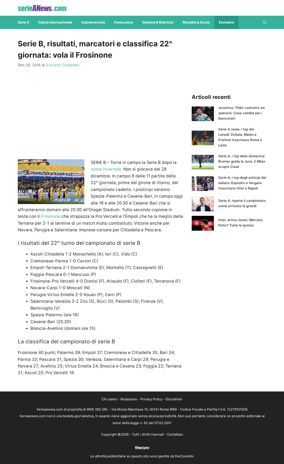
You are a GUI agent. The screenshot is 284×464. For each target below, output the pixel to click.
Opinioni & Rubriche (158, 22)
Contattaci (175, 434)
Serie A (23, 22)
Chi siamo (109, 399)
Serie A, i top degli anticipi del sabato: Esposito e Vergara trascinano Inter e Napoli (242, 182)
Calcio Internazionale (55, 22)
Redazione (128, 399)
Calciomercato (93, 22)
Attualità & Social (196, 22)
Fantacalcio (123, 22)
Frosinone (50, 216)
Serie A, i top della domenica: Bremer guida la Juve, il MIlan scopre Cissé (241, 161)
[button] (264, 22)
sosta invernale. (106, 169)
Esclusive (226, 22)
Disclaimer (174, 399)
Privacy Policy (151, 399)
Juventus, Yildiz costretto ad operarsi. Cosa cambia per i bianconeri (241, 113)
